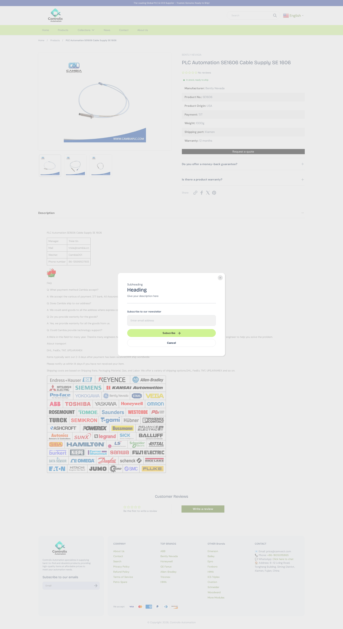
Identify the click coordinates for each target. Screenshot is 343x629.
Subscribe (169, 333)
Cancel (171, 342)
